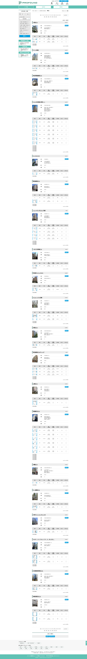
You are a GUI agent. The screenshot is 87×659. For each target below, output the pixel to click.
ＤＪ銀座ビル (36, 490)
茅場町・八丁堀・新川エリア (24, 30)
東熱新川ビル (36, 411)
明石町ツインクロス (38, 273)
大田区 (41, 648)
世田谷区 (46, 648)
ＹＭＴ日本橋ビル (37, 249)
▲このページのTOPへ (65, 71)
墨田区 (36, 648)
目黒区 (26, 648)
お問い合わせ (52, 636)
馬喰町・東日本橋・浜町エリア (24, 33)
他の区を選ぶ (25, 18)
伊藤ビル (35, 464)
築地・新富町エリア (23, 28)
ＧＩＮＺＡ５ (36, 156)
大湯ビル (35, 22)
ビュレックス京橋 (37, 297)
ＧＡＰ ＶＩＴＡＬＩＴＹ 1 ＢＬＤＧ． (43, 539)
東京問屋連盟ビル (37, 75)
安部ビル (35, 327)
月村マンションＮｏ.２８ (39, 514)
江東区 (21, 648)
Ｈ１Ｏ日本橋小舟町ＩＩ (39, 102)
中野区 (31, 648)
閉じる (86, 643)
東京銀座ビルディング (38, 352)
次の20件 (65, 15)
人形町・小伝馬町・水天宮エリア (25, 25)
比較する (47, 636)
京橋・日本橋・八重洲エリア (24, 23)
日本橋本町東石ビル (38, 570)
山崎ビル (35, 383)
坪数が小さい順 (64, 10)
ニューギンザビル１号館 (39, 210)
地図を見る (66, 25)
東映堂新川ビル (37, 596)
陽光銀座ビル (36, 181)
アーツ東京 (36, 50)
